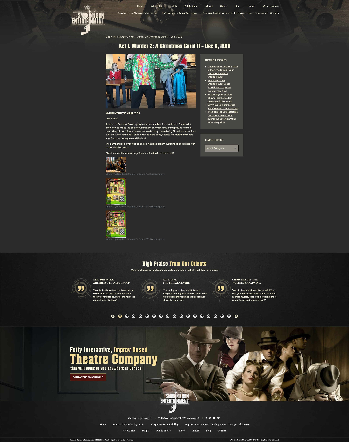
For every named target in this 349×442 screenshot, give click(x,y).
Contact (251, 6)
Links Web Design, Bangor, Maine (113, 440)
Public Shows (191, 6)
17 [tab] (229, 316)
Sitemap (130, 440)
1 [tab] (120, 316)
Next (236, 316)
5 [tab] (147, 316)
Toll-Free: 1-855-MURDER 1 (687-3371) (178, 418)
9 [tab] (174, 316)
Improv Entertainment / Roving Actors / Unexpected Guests (241, 13)
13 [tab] (202, 316)
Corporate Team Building (180, 13)
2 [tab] (127, 316)
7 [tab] (161, 316)
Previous (113, 316)
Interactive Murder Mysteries (137, 13)
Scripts (173, 6)
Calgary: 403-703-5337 (140, 418)
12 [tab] (195, 316)
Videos (209, 6)
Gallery (224, 6)
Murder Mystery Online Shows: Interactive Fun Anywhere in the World (220, 98)
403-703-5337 (272, 6)
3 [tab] (133, 316)
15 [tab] (215, 316)
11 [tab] (188, 316)
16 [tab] (222, 316)
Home (140, 6)
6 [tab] (154, 316)
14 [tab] (208, 316)
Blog (237, 6)
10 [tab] (181, 316)
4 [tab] (140, 316)
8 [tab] (167, 316)
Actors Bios (156, 6)
